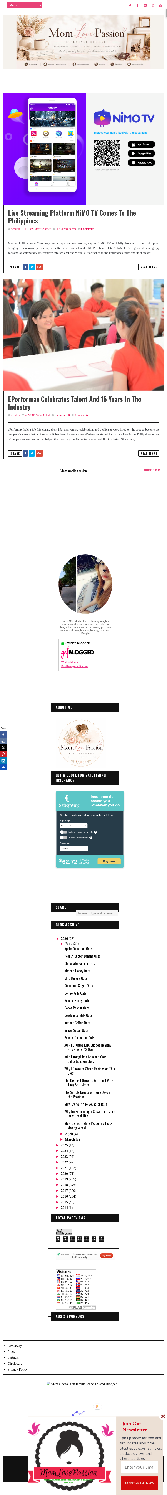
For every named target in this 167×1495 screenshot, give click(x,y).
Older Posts (152, 469)
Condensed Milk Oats (78, 1015)
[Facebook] (3, 734)
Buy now (109, 861)
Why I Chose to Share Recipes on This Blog (89, 1071)
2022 (65, 1162)
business (60, 415)
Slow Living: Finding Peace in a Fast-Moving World (88, 1125)
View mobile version (73, 471)
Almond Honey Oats (77, 970)
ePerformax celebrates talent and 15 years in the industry (74, 403)
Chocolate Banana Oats (79, 963)
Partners (13, 1357)
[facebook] (137, 5)
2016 (65, 1196)
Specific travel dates (78, 837)
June (69, 943)
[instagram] (145, 5)
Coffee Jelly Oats (75, 993)
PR (58, 228)
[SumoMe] (3, 767)
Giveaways (15, 1346)
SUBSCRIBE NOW (139, 1483)
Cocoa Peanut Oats (76, 1008)
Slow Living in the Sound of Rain (85, 1104)
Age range (65, 820)
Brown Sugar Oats (76, 1030)
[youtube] (160, 5)
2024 (65, 1151)
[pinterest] (153, 5)
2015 (65, 1202)
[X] (3, 747)
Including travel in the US (80, 832)
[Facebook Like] (3, 741)
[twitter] (130, 5)
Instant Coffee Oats (77, 1022)
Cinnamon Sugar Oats (78, 985)
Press (11, 1351)
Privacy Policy (18, 1369)
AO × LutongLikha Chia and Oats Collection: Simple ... (85, 1059)
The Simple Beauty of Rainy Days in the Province (87, 1094)
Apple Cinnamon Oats (78, 948)
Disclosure (15, 1363)
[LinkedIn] (3, 760)
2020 (65, 1173)
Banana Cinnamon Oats (79, 1037)
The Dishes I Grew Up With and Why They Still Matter (88, 1082)
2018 (65, 1185)
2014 (65, 1207)
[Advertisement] (85, 515)
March (70, 1139)
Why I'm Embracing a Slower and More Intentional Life (89, 1113)
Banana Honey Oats (77, 1000)
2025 (65, 1145)
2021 (65, 1168)
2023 (65, 1156)
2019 (65, 1179)
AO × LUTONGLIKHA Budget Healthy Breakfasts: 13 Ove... (87, 1047)
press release (69, 228)
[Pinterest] (3, 754)
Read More (148, 267)
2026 (65, 938)
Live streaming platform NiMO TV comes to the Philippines (72, 216)
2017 (65, 1191)
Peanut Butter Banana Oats (82, 956)
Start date (64, 843)
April (69, 1134)
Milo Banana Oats (75, 978)
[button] (140, 1426)
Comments (87, 228)
